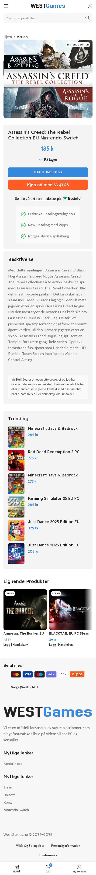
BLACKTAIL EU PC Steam (69, 633)
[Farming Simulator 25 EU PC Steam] (16, 507)
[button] (15, 645)
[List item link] (48, 763)
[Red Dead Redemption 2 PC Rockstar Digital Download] (16, 460)
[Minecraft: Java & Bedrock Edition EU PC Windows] (16, 483)
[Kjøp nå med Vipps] (48, 185)
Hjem (7, 37)
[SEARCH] (88, 18)
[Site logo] (48, 5)
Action (22, 37)
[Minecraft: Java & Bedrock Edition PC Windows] (16, 437)
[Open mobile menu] (5, 5)
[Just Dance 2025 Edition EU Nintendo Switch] (16, 530)
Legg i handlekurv (48, 172)
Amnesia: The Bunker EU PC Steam (23, 635)
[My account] (90, 5)
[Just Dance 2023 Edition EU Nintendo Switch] (16, 553)
